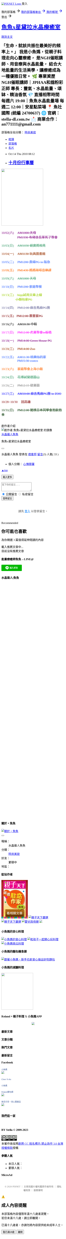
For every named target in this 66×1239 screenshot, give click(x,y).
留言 (40, 454)
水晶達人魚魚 (9, 434)
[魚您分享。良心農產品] (2, 1105)
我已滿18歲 (8, 1232)
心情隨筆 (28, 464)
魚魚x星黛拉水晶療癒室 (31, 27)
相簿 (11, 139)
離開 (20, 1232)
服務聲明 (38, 1190)
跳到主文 (7, 36)
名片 (11, 147)
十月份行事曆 (21, 162)
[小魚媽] (2, 1072)
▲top (4, 470)
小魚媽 (4, 1070)
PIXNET (16, 1186)
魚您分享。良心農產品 (11, 1102)
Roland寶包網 (7, 1092)
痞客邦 (32, 454)
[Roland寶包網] (2, 1095)
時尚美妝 (30, 132)
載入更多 (7, 477)
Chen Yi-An (6, 1079)
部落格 (12, 143)
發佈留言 (7, 498)
